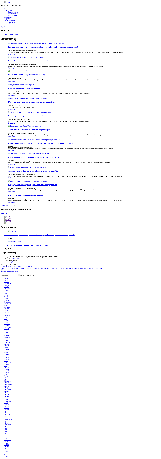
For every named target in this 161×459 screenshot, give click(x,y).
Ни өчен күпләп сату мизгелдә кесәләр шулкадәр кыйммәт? (32, 102)
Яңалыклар (8, 17)
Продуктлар (8, 10)
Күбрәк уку (11, 54)
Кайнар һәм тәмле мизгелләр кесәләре (56, 268)
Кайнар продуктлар (7, 266)
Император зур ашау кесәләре (33, 268)
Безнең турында (9, 20)
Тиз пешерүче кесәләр (76, 268)
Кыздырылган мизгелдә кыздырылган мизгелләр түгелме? (32, 185)
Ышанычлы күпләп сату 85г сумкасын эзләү (26, 75)
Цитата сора (4, 213)
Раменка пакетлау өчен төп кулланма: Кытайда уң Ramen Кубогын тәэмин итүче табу (43, 47)
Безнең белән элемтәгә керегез (14, 24)
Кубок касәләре (13, 13)
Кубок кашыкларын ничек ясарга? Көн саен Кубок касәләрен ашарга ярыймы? (41, 143)
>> (9, 205)
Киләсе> (5, 205)
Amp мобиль (28, 266)
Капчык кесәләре (13, 12)
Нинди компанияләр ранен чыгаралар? (24, 88)
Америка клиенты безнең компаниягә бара (25, 195)
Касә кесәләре (12, 15)
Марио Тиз (87, 268)
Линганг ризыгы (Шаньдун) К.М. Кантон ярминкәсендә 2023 (33, 171)
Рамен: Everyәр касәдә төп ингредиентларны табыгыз (30, 61)
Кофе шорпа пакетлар (98, 268)
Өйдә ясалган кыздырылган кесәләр (12, 268)
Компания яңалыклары (11, 34)
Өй (5, 8)
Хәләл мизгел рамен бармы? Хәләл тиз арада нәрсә (29, 130)
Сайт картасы (18, 266)
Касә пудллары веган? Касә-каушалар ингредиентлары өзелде (33, 157)
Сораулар (7, 19)
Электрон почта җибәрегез (9, 271)
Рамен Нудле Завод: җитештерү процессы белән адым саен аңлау (34, 116)
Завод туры (11, 22)
